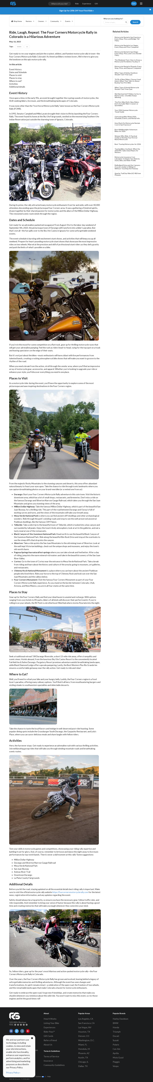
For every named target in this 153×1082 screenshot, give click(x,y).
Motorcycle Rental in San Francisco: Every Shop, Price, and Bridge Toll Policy (128, 39)
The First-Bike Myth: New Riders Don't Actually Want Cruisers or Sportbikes (127, 103)
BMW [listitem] (115, 1023)
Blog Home (18, 21)
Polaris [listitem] (116, 1044)
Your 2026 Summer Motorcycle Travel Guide (126, 111)
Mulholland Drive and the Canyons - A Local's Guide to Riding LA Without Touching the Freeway (128, 167)
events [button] (19, 46)
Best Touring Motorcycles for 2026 (128, 144)
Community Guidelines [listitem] (54, 1065)
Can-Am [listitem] (116, 1049)
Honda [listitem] (116, 1027)
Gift (96, 4)
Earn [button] (134, 4)
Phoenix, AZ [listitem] (83, 1053)
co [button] (27, 46)
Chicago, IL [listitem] (83, 1062)
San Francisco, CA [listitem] (86, 1023)
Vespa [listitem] (115, 1066)
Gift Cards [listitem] (48, 1036)
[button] (11, 1031)
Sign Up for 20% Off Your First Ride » (76, 10)
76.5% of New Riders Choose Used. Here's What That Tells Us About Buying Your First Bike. (128, 81)
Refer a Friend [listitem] (50, 1040)
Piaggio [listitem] (116, 1062)
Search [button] (135, 22)
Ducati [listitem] (116, 1036)
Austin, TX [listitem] (83, 1057)
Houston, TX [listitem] (84, 1031)
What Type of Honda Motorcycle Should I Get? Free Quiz (127, 88)
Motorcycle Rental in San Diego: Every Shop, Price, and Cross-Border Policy (128, 53)
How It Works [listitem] (50, 1019)
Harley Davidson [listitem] (120, 1019)
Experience (86, 4)
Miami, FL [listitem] (82, 1044)
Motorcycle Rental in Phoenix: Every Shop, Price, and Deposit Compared (128, 67)
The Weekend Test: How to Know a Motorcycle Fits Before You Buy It (128, 61)
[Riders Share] (13, 3)
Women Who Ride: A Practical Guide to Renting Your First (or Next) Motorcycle (126, 137)
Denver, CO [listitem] (83, 1036)
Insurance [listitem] (48, 1061)
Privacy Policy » (13, 1072)
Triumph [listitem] (117, 1031)
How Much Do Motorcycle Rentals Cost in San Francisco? (127, 124)
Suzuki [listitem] (116, 1040)
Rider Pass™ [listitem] (49, 1031)
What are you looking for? (113, 18)
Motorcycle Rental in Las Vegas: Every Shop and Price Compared (126, 46)
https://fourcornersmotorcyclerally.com (70, 892)
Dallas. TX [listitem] (82, 1066)
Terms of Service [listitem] (51, 1056)
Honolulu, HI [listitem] (84, 1049)
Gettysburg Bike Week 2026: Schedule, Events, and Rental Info (127, 117)
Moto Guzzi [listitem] (118, 1057)
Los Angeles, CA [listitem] (85, 1019)
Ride (77, 4)
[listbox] (30, 21)
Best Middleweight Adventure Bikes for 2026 (126, 130)
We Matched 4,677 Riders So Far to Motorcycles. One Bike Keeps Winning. (128, 95)
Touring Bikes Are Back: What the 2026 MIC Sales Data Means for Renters (127, 150)
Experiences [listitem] (49, 1027)
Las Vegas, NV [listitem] (84, 1027)
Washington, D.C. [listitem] (86, 1040)
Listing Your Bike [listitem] (51, 1023)
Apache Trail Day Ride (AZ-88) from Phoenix (128, 174)
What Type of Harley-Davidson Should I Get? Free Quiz (126, 74)
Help (49, 1076)
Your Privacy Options (34, 1076)
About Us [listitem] (48, 1044)
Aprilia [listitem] (116, 1053)
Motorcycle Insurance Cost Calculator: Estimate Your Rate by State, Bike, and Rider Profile (127, 158)
